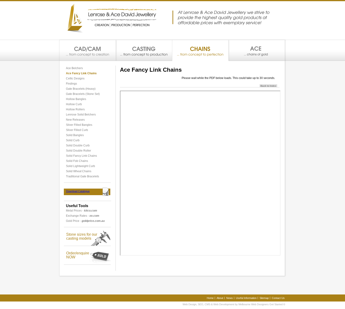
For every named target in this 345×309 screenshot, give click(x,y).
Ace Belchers (74, 68)
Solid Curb (73, 140)
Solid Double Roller (78, 150)
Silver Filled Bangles (79, 125)
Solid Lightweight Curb (80, 166)
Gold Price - (85, 221)
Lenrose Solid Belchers (81, 114)
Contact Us (278, 298)
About (220, 298)
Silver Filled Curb (77, 130)
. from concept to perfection (200, 50)
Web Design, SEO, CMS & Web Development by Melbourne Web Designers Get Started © (234, 304)
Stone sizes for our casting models (81, 236)
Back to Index (268, 86)
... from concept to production (144, 50)
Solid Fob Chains (77, 161)
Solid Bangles (75, 135)
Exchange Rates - (82, 215)
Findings (71, 83)
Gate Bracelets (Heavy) (81, 88)
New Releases (75, 119)
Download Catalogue (78, 191)
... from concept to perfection (257, 50)
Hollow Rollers (75, 109)
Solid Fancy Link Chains (81, 155)
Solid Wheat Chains (78, 171)
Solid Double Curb (78, 145)
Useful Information (246, 298)
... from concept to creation (88, 50)
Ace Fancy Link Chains (81, 73)
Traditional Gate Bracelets (82, 176)
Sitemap (264, 298)
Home (210, 298)
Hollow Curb (74, 104)
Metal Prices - (81, 210)
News (229, 298)
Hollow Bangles (76, 99)
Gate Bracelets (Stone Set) (83, 94)
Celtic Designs (75, 78)
